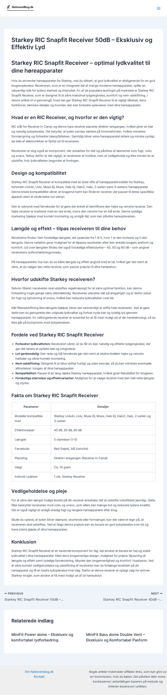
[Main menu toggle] (158, 8)
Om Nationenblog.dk (39, 672)
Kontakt (39, 676)
